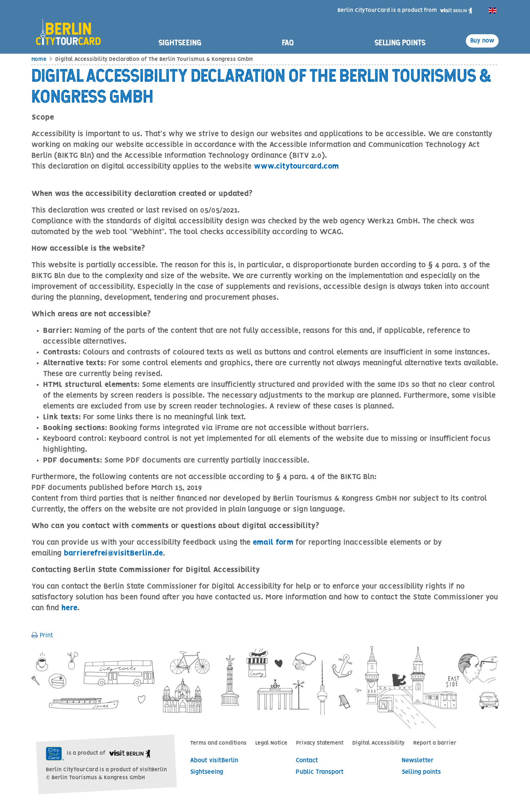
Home (39, 59)
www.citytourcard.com (296, 166)
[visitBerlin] (456, 10)
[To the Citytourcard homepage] (71, 24)
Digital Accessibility (378, 743)
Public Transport (320, 772)
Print (45, 635)
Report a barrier (434, 743)
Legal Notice (271, 743)
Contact (307, 760)
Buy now (482, 41)
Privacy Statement (320, 743)
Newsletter (417, 760)
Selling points (400, 42)
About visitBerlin (214, 760)
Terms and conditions (218, 743)
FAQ (288, 42)
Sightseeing (180, 42)
